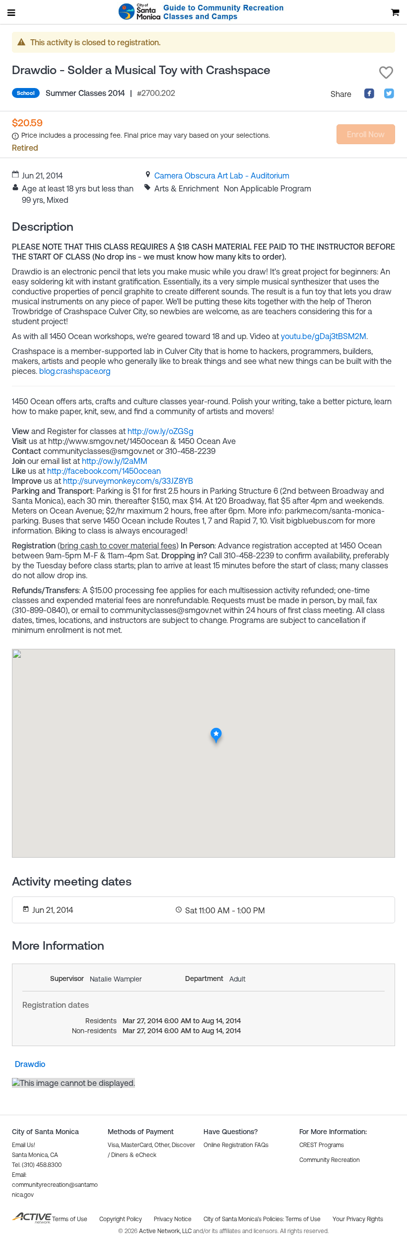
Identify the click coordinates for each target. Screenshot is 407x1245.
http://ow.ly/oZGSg (161, 431)
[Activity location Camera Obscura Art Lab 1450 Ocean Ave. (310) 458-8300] (216, 730)
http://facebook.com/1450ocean (104, 470)
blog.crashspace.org (75, 370)
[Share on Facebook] (369, 95)
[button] (386, 73)
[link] (221, 175)
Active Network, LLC (166, 1231)
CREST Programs (321, 1145)
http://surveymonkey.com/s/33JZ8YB (128, 480)
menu (12, 12)
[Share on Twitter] (389, 95)
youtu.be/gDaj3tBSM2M (323, 336)
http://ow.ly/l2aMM (114, 460)
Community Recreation (329, 1159)
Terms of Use (303, 1219)
